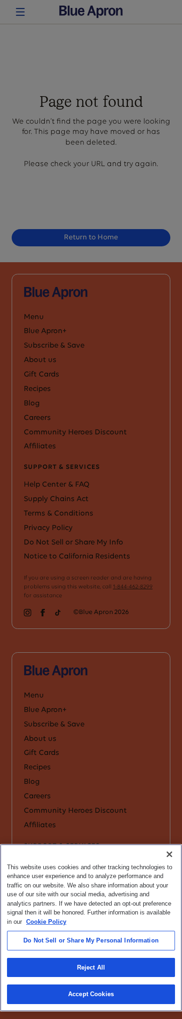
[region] (91, 928)
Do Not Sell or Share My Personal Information (91, 940)
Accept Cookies (91, 994)
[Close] (169, 854)
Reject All (91, 967)
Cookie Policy (46, 921)
